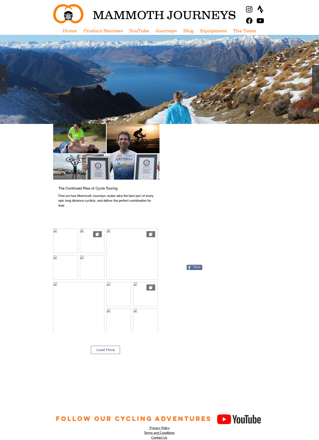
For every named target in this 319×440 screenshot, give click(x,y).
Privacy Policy (159, 428)
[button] (159, 79)
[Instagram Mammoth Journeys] (249, 9)
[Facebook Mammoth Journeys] (249, 20)
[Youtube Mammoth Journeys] (260, 20)
